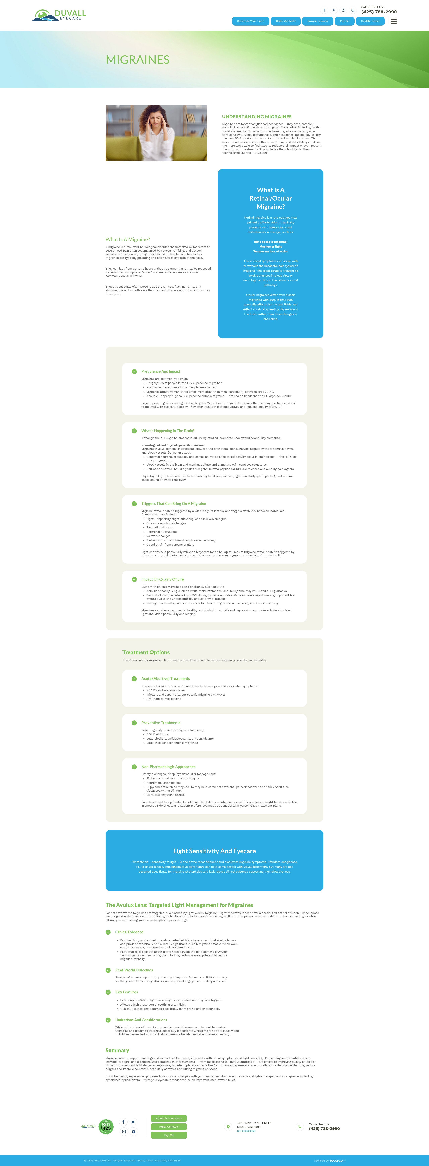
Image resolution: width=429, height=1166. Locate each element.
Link (248, 1127)
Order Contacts (286, 21)
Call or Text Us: (379, 10)
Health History (370, 21)
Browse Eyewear (317, 21)
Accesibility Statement (167, 1160)
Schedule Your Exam (250, 21)
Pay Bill (344, 21)
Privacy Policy (144, 1160)
